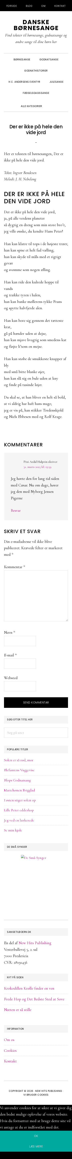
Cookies (10, 1050)
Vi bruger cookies (36, 1094)
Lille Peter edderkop (19, 810)
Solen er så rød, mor (18, 760)
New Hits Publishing (35, 943)
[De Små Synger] (36, 877)
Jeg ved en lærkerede (19, 820)
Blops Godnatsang (17, 780)
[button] (51, 102)
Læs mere (36, 1146)
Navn (9, 632)
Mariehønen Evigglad (19, 790)
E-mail (10, 655)
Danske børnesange (36, 25)
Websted (11, 678)
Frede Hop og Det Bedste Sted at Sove (34, 999)
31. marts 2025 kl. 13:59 (37, 467)
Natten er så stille (17, 1009)
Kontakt (10, 1061)
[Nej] (36, 1156)
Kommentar (14, 567)
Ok (36, 1136)
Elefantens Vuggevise (19, 770)
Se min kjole (13, 830)
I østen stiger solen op (20, 800)
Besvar (16, 510)
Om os (9, 1039)
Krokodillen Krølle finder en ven (29, 988)
